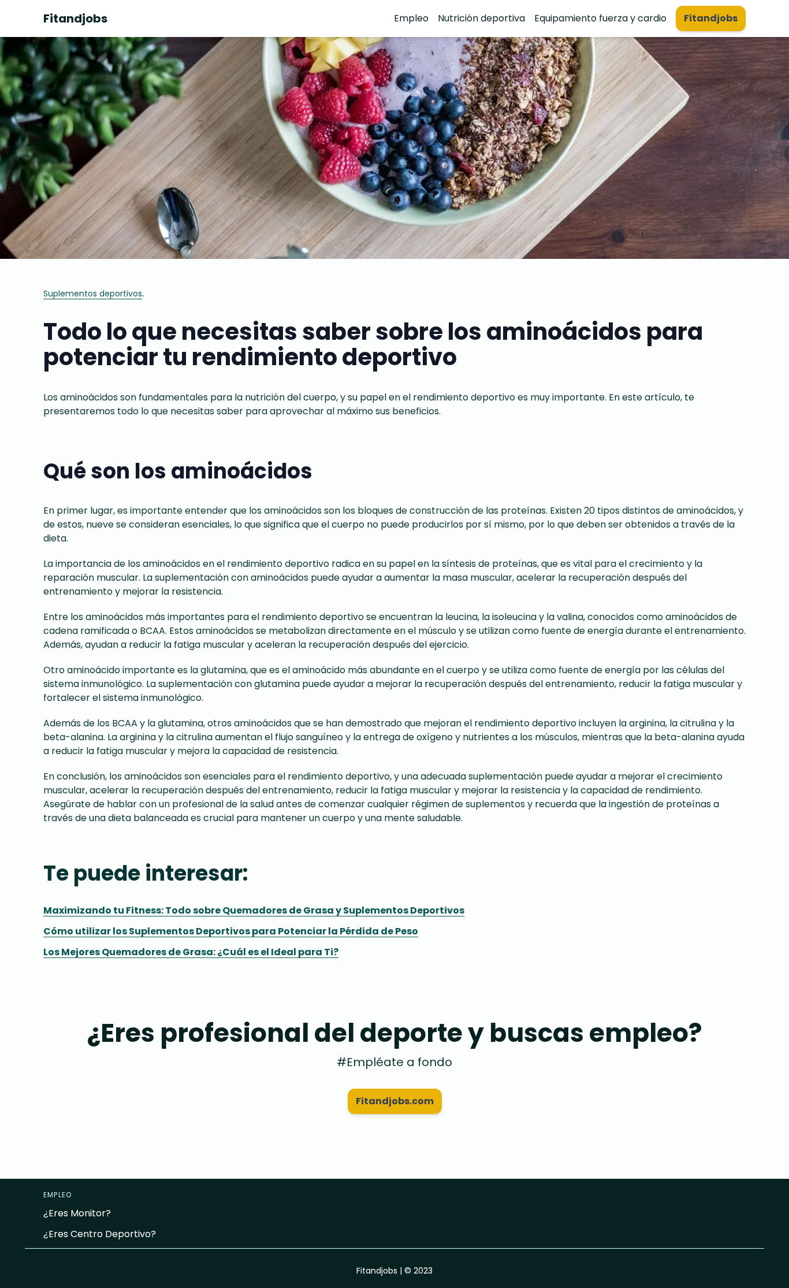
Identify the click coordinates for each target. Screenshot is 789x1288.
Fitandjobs (75, 18)
